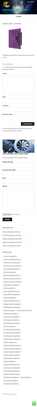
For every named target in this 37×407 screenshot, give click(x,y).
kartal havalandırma (9, 310)
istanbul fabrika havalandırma (12, 294)
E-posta (6, 105)
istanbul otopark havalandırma (12, 304)
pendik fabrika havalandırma (12, 358)
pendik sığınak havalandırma (12, 371)
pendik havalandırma (9, 361)
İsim (4, 97)
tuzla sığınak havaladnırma (11, 384)
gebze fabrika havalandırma (11, 285)
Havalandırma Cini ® (16, 10)
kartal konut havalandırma (11, 313)
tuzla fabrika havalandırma (11, 377)
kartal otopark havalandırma (12, 317)
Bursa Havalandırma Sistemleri (11, 232)
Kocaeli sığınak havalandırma (12, 336)
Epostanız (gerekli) (9, 170)
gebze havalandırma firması (11, 291)
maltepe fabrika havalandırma (12, 339)
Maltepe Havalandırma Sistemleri (12, 242)
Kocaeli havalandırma (10, 326)
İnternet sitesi (7, 114)
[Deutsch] (30, 2)
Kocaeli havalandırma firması (12, 329)
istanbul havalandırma (10, 298)
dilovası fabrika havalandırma (12, 269)
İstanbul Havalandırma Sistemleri (12, 239)
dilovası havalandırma (10, 272)
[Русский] (32, 2)
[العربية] (28, 2)
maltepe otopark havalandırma (12, 349)
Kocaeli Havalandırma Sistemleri (12, 235)
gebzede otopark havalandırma (13, 282)
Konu (4, 178)
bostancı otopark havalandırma (12, 266)
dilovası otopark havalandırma (12, 278)
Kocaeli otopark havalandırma (12, 333)
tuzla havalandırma (26, 377)
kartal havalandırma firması (24, 310)
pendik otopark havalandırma (12, 368)
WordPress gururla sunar (10, 394)
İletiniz (5, 186)
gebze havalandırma (9, 288)
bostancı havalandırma (10, 256)
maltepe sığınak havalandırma (12, 352)
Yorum (5, 73)
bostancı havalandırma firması (12, 259)
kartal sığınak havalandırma (11, 320)
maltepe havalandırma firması (12, 345)
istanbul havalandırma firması (12, 301)
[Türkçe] (33, 2)
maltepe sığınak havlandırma (12, 355)
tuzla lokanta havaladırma (11, 380)
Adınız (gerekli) (8, 162)
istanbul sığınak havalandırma (12, 307)
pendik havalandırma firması (12, 364)
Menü (19, 16)
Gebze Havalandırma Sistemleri (12, 246)
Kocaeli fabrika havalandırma (12, 323)
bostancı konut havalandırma (12, 262)
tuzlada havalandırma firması (12, 374)
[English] (29, 2)
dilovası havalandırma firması (12, 275)
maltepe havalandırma (10, 342)
